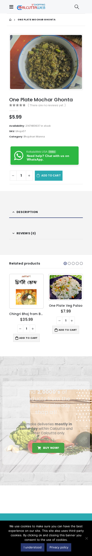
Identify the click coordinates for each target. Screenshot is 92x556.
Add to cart (51, 175)
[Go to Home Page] (10, 19)
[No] (86, 538)
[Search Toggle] (76, 6)
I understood (33, 547)
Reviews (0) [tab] (26, 233)
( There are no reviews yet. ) (47, 105)
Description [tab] (27, 212)
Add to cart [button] (28, 338)
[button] (65, 263)
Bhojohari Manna (34, 136)
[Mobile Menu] (12, 7)
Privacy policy (59, 547)
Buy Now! (50, 448)
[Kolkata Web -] (31, 7)
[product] (26, 291)
